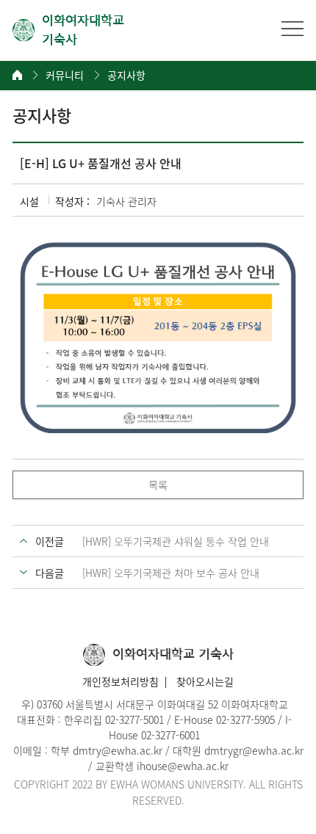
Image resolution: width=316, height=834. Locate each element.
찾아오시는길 (205, 681)
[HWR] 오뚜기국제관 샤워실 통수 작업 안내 (175, 541)
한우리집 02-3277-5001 (114, 719)
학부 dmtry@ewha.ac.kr (106, 750)
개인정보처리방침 (120, 681)
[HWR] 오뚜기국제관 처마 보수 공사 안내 (170, 572)
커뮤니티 (65, 75)
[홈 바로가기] (17, 75)
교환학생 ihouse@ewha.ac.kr (162, 765)
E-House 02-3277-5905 (224, 719)
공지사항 (126, 75)
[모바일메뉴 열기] (292, 28)
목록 (158, 484)
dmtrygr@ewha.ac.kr (254, 750)
